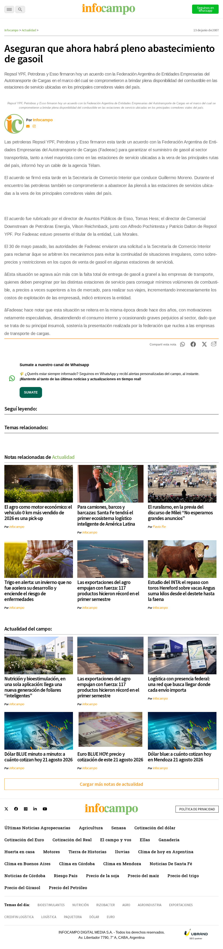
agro (126, 905)
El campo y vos (115, 839)
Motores (51, 851)
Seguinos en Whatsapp (205, 9)
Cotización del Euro (24, 839)
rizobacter (105, 905)
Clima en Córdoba (77, 863)
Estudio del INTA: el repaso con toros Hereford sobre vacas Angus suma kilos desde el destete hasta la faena (181, 590)
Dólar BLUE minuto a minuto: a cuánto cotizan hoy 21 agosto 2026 (38, 757)
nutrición (80, 905)
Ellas (145, 839)
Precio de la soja (102, 875)
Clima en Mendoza (122, 863)
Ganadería (169, 839)
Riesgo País (66, 875)
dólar (94, 917)
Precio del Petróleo (68, 887)
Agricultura (91, 827)
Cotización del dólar (154, 827)
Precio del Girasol (22, 887)
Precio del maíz (143, 875)
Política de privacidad (197, 809)
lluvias (122, 851)
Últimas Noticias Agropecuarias (37, 827)
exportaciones (181, 905)
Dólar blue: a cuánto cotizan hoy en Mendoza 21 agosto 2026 (179, 757)
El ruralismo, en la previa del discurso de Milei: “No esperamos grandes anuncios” (180, 512)
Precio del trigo (183, 875)
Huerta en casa (19, 851)
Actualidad (29, 30)
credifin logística (19, 917)
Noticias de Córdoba (24, 875)
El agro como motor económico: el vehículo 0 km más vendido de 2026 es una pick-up (38, 512)
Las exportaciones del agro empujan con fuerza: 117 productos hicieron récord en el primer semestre (108, 590)
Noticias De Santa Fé (171, 863)
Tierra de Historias (87, 851)
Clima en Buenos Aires (27, 863)
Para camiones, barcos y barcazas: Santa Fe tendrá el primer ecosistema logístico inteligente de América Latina (106, 515)
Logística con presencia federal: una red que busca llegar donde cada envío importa (179, 684)
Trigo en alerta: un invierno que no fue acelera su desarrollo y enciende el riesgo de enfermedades (37, 590)
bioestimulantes (51, 905)
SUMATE (31, 392)
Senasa (118, 827)
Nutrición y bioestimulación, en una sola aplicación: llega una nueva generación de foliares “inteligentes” (34, 687)
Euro (111, 917)
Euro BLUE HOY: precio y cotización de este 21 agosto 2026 (110, 757)
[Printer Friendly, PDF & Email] (213, 345)
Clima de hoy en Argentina (165, 851)
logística (48, 917)
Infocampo (11, 30)
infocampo (16, 526)
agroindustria (149, 905)
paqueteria (73, 917)
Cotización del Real (72, 839)
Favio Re (159, 526)
